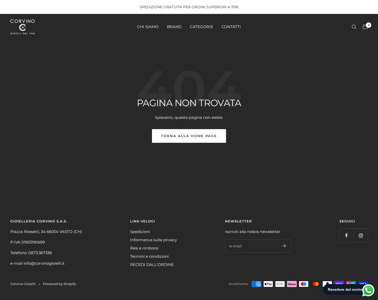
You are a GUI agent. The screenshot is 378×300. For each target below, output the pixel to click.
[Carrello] (365, 26)
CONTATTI (231, 26)
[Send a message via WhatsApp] (368, 290)
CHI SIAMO (148, 26)
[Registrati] (284, 246)
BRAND (174, 26)
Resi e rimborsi (144, 248)
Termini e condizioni (149, 256)
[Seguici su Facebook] (346, 235)
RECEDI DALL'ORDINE (152, 264)
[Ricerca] (354, 26)
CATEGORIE (201, 26)
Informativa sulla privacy (153, 239)
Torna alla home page (189, 136)
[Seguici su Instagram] (361, 235)
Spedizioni (140, 231)
